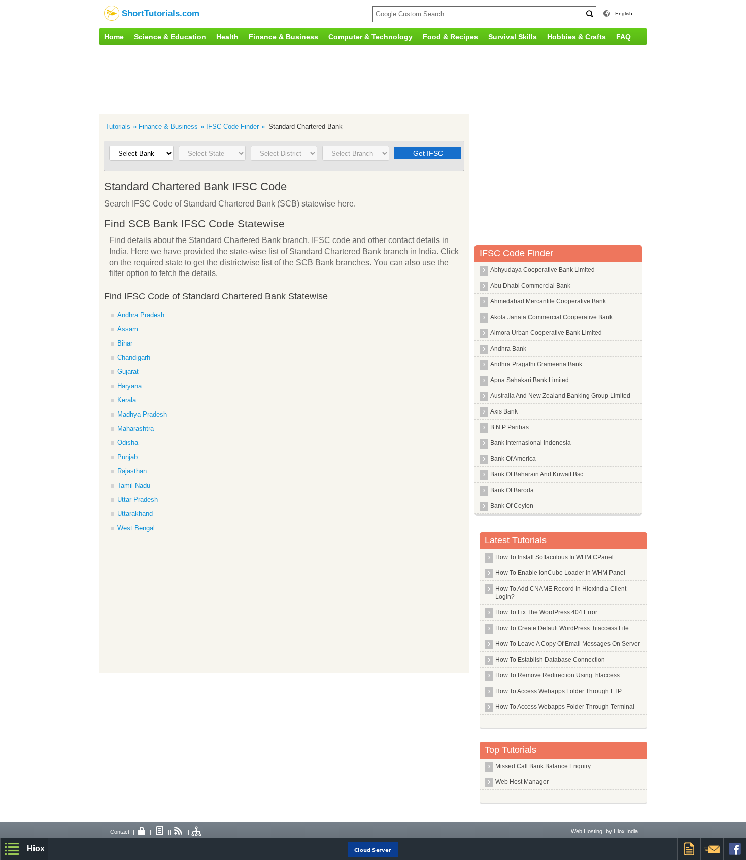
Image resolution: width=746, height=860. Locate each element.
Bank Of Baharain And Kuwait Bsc (536, 474)
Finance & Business (283, 36)
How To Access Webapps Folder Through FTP (558, 691)
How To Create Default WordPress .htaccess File (562, 628)
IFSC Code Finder (232, 126)
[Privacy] (142, 832)
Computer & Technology (370, 36)
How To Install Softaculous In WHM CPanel (554, 557)
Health (227, 36)
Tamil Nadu (133, 485)
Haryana (129, 386)
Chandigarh (133, 357)
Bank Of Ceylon (511, 505)
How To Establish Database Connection (550, 659)
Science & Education (170, 36)
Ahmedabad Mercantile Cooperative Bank (548, 301)
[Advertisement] (309, 78)
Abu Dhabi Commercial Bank (530, 285)
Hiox (36, 848)
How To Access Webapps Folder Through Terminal (564, 706)
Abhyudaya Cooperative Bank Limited (542, 269)
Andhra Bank (508, 348)
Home (114, 36)
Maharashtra (135, 428)
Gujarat (128, 371)
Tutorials (117, 126)
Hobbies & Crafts (576, 36)
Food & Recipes (450, 36)
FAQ (623, 36)
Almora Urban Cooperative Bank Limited (546, 332)
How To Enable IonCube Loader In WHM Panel (560, 572)
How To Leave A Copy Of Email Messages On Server (567, 643)
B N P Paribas (509, 427)
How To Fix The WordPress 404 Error (546, 612)
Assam (127, 329)
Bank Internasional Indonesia (530, 442)
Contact (119, 832)
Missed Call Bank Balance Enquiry (543, 766)
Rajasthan (132, 471)
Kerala (126, 400)
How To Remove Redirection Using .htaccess (557, 675)
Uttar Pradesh (137, 499)
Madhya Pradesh (142, 414)
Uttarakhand (135, 514)
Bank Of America (513, 458)
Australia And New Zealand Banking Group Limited (560, 395)
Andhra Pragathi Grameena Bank (536, 364)
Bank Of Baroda (512, 490)
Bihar (124, 343)
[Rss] (178, 832)
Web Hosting (586, 831)
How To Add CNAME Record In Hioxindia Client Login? (560, 592)
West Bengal (136, 528)
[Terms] (160, 832)
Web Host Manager (522, 781)
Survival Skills (512, 36)
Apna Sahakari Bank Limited (529, 380)
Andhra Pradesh (140, 315)
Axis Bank (504, 411)
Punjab (127, 457)
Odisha (127, 442)
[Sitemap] (197, 832)
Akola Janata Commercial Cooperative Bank (551, 317)
